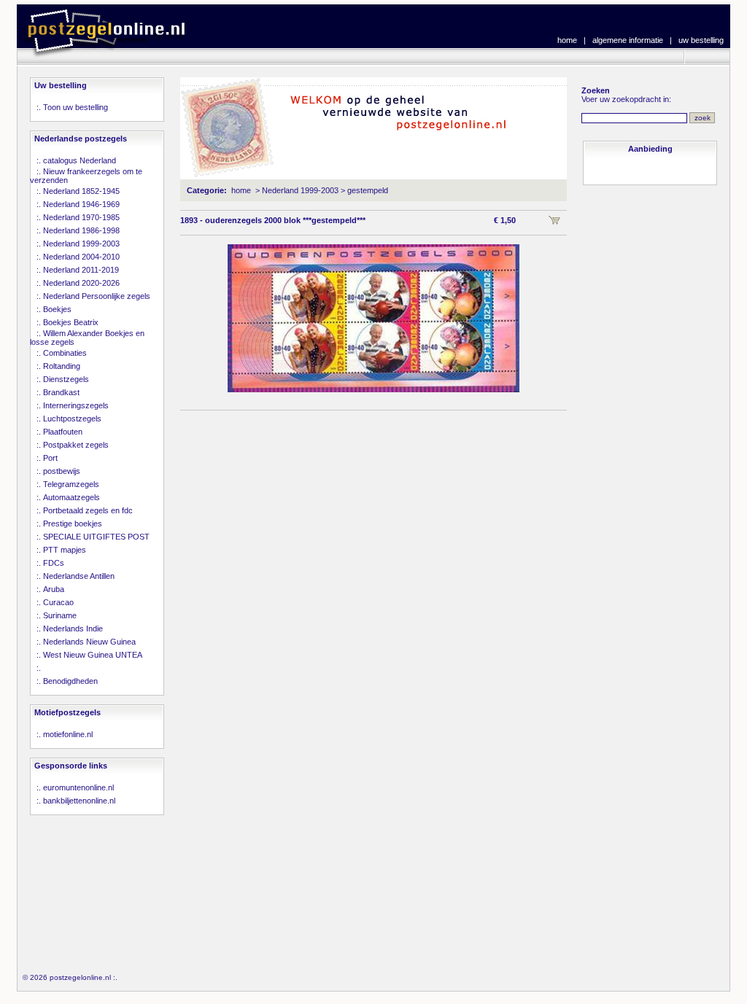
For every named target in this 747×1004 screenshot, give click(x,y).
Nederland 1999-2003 (81, 243)
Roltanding (61, 366)
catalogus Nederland (79, 160)
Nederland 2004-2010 (81, 256)
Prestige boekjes (72, 523)
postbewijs (61, 471)
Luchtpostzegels (72, 418)
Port (50, 458)
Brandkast (61, 392)
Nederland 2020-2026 (81, 283)
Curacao (58, 602)
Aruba (53, 589)
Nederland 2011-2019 (81, 269)
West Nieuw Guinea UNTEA (92, 654)
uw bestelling (701, 40)
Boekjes (57, 309)
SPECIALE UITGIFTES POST (96, 536)
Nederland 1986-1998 (81, 230)
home (567, 40)
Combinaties (65, 353)
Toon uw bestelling (75, 107)
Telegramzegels (71, 484)
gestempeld (367, 190)
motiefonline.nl (68, 734)
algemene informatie (627, 40)
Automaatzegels (71, 497)
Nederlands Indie (73, 628)
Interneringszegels (76, 405)
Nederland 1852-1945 (81, 191)
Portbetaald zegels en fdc (88, 510)
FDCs (53, 563)
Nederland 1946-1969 (81, 204)
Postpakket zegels (76, 444)
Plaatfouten (62, 431)
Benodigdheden (70, 681)
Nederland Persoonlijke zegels (96, 296)
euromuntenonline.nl (78, 787)
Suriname (60, 615)
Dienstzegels (66, 379)
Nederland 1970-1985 (81, 217)
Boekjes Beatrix (70, 322)
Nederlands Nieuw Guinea (89, 641)
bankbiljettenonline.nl (79, 800)
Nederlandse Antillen (79, 576)
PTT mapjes (64, 549)
